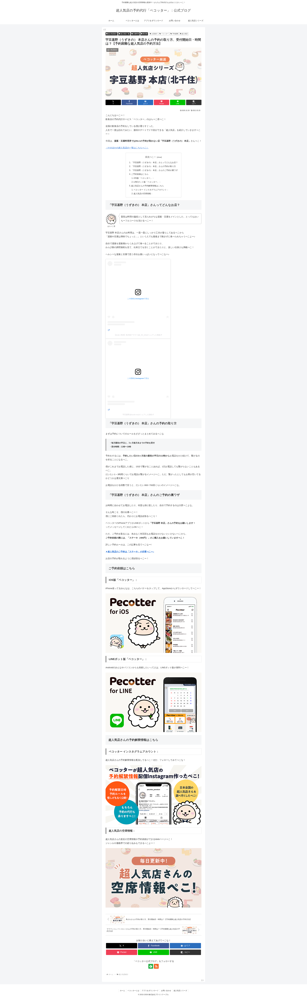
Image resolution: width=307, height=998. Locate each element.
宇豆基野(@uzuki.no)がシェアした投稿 (137, 415)
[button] (193, 102)
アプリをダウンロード (150, 991)
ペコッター (164, 34)
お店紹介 (154, 34)
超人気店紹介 (112, 34)
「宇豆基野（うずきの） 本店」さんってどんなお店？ (154, 162)
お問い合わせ (166, 991)
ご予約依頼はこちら (139, 174)
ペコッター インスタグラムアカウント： (151, 190)
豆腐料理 (136, 34)
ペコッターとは (133, 991)
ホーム (122, 991)
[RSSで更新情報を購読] (156, 966)
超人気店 (185, 34)
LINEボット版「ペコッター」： (147, 182)
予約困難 (175, 34)
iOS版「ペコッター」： (144, 178)
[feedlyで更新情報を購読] (150, 966)
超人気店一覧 (125, 34)
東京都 (145, 34)
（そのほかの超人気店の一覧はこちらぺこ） (127, 148)
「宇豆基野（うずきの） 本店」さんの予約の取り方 (153, 166)
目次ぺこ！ (150, 157)
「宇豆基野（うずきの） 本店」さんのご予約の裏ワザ (154, 170)
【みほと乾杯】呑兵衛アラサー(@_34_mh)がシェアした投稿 (137, 335)
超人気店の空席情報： (143, 193)
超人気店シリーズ (180, 991)
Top (301, 992)
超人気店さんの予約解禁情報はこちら (147, 186)
